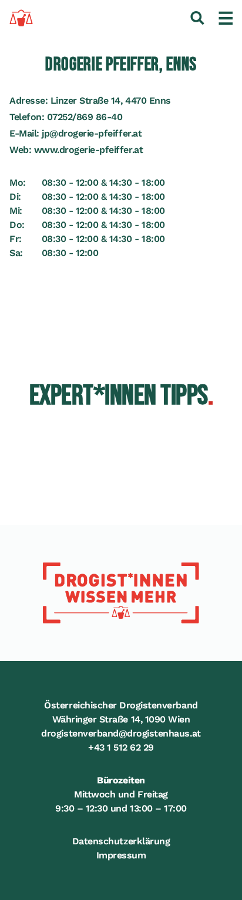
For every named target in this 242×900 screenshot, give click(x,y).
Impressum (121, 855)
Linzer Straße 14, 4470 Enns (111, 100)
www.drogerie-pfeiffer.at (88, 149)
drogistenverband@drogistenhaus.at (120, 733)
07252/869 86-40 (85, 116)
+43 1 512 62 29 (121, 747)
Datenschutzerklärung (121, 841)
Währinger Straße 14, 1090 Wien (121, 719)
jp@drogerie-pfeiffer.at (92, 133)
